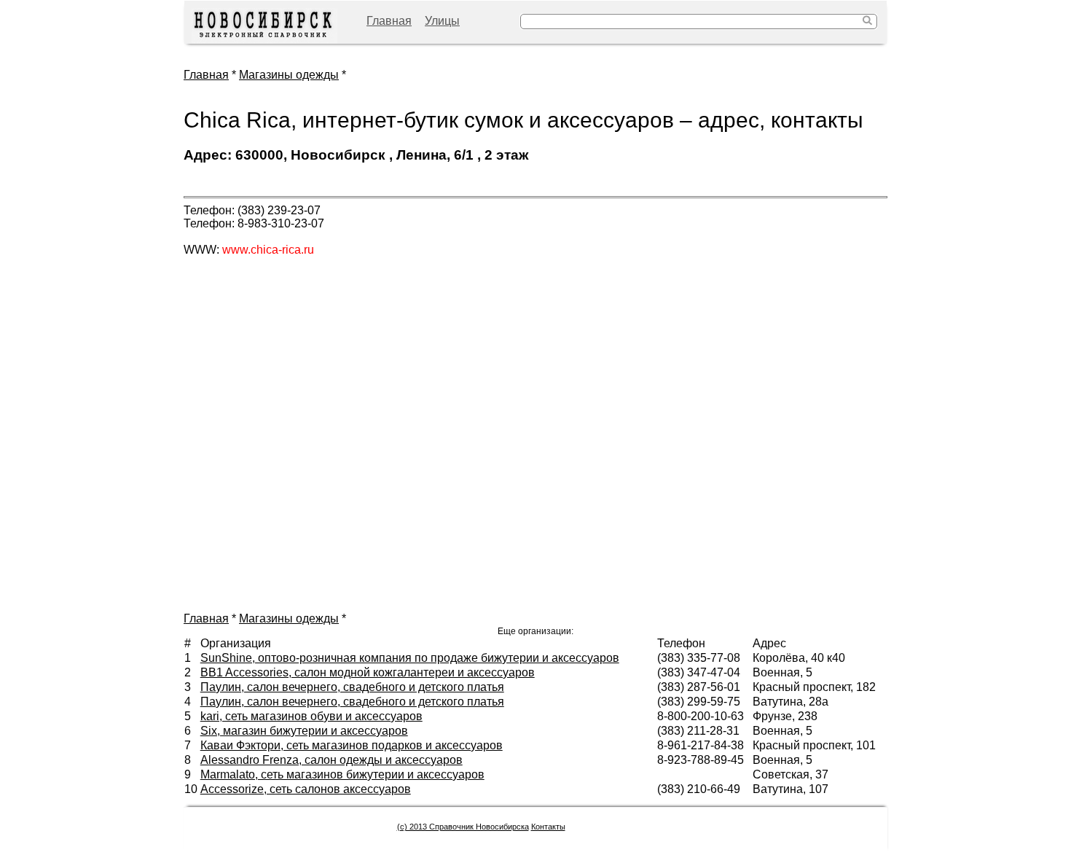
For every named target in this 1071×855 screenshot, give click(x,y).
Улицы (442, 21)
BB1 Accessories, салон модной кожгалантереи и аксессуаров (367, 672)
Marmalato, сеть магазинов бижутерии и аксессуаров (342, 774)
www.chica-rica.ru (268, 249)
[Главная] (264, 26)
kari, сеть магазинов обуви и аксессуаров (311, 716)
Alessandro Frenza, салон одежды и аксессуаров (331, 760)
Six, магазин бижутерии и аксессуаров (304, 731)
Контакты (548, 826)
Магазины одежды (289, 75)
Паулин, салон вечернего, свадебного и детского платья (352, 687)
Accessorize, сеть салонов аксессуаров (305, 789)
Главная (389, 21)
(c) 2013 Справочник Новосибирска (463, 826)
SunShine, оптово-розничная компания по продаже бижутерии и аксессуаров (409, 658)
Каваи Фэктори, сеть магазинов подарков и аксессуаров (351, 745)
